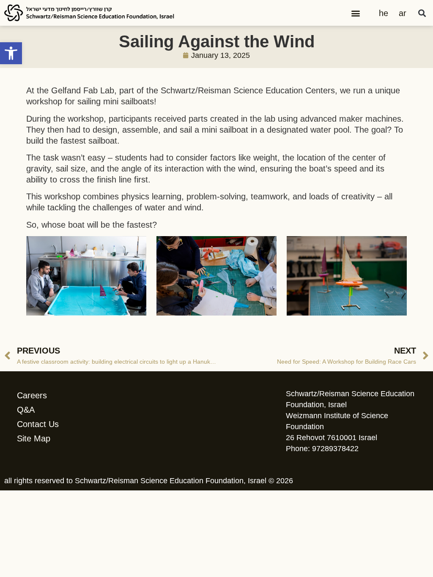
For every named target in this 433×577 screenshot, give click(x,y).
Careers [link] (32, 395)
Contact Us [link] (38, 424)
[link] (11, 53)
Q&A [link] (26, 409)
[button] (356, 13)
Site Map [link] (33, 438)
